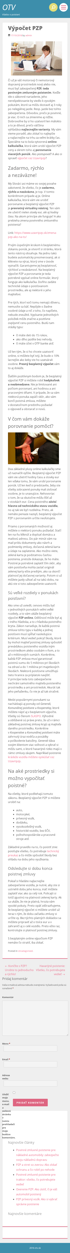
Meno (6, 1043)
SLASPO (36, 716)
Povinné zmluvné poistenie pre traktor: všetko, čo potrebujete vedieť (36, 1179)
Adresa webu (6, 1077)
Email (6, 1059)
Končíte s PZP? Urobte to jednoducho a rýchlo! (19, 970)
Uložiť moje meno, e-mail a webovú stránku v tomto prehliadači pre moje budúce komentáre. (7, 1116)
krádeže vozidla (18, 757)
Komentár (7, 997)
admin (28, 35)
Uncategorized (25, 950)
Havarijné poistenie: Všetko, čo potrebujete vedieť (50, 970)
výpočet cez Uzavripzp (32, 158)
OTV (8, 7)
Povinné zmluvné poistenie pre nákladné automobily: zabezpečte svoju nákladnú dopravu (37, 1155)
